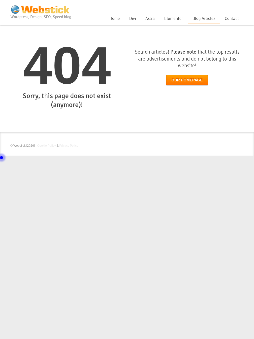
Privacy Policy (68, 145)
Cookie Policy (46, 145)
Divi (132, 18)
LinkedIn (241, 6)
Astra (150, 18)
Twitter (232, 6)
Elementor (173, 18)
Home (114, 18)
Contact (232, 18)
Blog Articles (203, 18)
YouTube (224, 6)
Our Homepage (187, 80)
